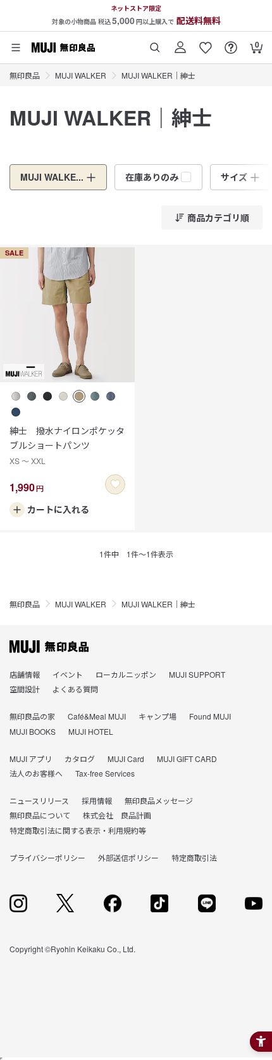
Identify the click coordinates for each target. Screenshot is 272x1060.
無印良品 (24, 75)
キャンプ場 (157, 716)
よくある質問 (75, 688)
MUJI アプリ (30, 758)
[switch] (115, 484)
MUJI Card (126, 758)
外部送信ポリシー (128, 857)
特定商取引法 (194, 857)
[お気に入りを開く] (205, 43)
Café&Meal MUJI (97, 716)
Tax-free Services (105, 773)
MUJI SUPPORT (197, 674)
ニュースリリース (39, 800)
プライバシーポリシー (47, 857)
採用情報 (97, 800)
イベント (68, 674)
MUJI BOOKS (32, 731)
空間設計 (24, 688)
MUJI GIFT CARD (187, 758)
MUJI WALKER (80, 75)
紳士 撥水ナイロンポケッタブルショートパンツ (67, 445)
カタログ (80, 758)
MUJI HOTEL (90, 731)
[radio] (15, 396)
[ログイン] (180, 43)
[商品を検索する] (155, 43)
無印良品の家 (32, 716)
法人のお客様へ (36, 773)
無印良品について (39, 815)
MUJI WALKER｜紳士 (158, 75)
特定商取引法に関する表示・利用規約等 (77, 830)
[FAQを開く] (231, 43)
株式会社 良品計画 (117, 815)
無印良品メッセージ (159, 800)
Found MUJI (210, 716)
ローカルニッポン (126, 674)
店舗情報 (24, 674)
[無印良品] (49, 646)
